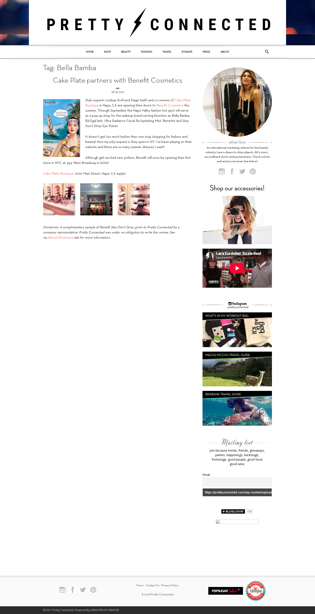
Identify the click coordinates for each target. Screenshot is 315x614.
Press (206, 52)
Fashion (146, 52)
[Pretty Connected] (157, 22)
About (224, 52)
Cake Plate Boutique (58, 173)
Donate (187, 52)
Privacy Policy (169, 585)
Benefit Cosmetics (169, 105)
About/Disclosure (60, 237)
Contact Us (152, 585)
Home (90, 52)
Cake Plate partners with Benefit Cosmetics (117, 80)
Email (206, 475)
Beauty (126, 52)
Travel (166, 52)
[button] (267, 52)
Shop (107, 52)
